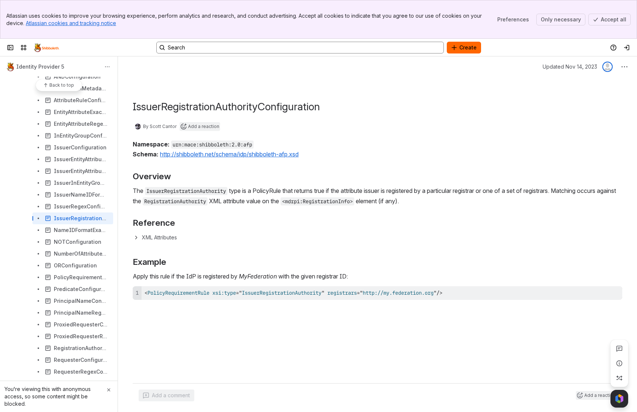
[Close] (108, 389)
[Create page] (619, 378)
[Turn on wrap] (600, 294)
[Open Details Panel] (619, 363)
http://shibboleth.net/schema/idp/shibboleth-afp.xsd (229, 154)
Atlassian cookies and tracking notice (71, 23)
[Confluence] (46, 47)
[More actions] (107, 66)
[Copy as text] (613, 294)
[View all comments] (619, 348)
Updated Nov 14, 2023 (570, 66)
